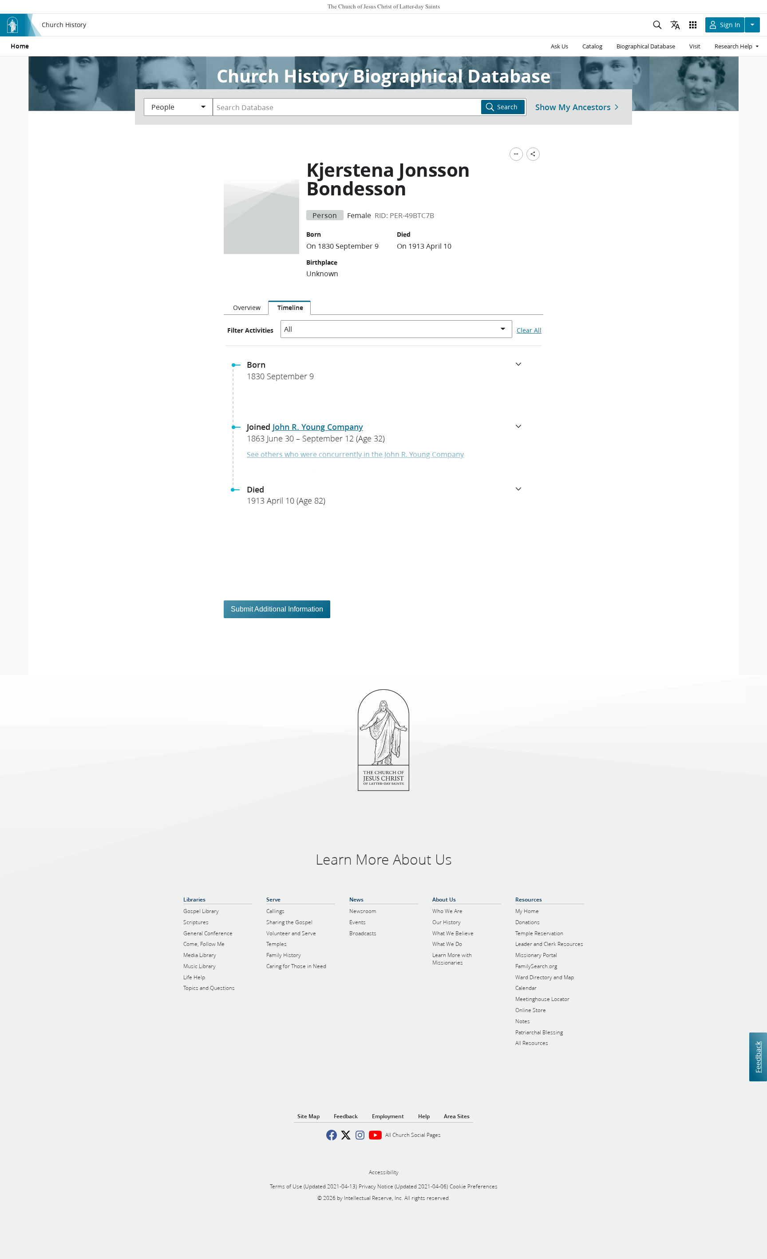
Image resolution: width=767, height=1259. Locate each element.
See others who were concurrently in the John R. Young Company (355, 454)
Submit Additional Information (277, 609)
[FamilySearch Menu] (516, 154)
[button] (387, 373)
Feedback (758, 1056)
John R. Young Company (318, 427)
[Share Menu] (533, 154)
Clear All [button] (529, 330)
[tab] (246, 308)
